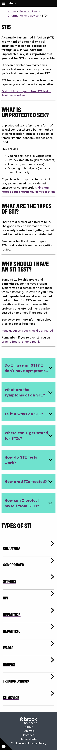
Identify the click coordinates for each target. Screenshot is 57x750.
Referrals (28, 731)
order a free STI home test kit (21, 341)
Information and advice (23, 15)
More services (28, 11)
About (28, 727)
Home (12, 11)
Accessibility (28, 739)
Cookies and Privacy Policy (28, 743)
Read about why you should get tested (27, 330)
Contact (28, 735)
